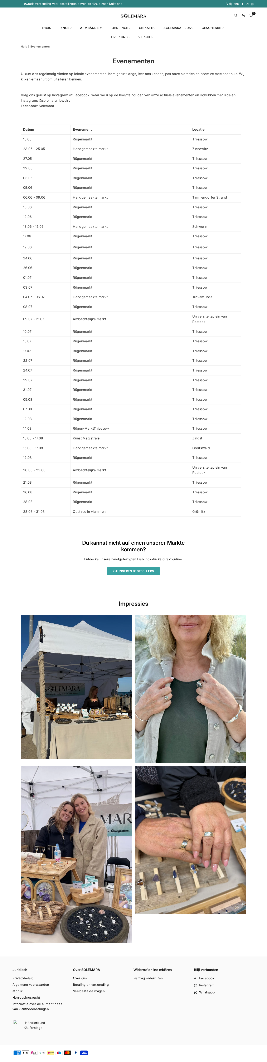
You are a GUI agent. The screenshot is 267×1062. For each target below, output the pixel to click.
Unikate (146, 28)
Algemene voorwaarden (31, 985)
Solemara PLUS (177, 28)
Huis (24, 46)
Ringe (64, 28)
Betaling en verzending (91, 985)
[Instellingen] (243, 15)
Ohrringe (120, 28)
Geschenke (211, 28)
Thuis (46, 28)
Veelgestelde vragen (89, 991)
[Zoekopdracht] (235, 15)
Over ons (119, 37)
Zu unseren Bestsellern (133, 571)
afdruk (18, 991)
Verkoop (146, 37)
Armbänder (90, 28)
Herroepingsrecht (26, 997)
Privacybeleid (23, 978)
